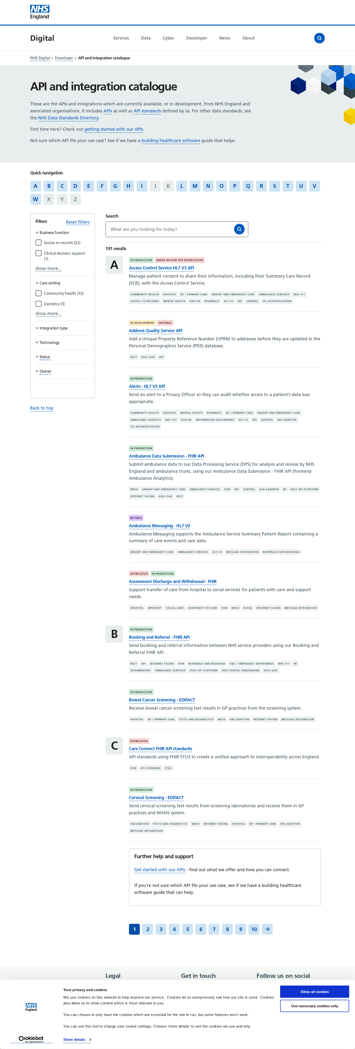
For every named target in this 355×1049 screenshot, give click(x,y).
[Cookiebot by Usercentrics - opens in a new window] (31, 1039)
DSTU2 (247, 607)
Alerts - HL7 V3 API (147, 386)
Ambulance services (274, 294)
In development (142, 322)
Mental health (174, 301)
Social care (175, 607)
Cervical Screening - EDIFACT (156, 797)
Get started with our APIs (159, 869)
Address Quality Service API (155, 330)
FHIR (227, 489)
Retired (136, 518)
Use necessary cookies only (314, 1006)
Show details (74, 1039)
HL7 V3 (229, 301)
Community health (144, 294)
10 (254, 929)
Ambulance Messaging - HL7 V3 (159, 525)
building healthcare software (171, 140)
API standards (147, 111)
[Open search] (319, 38)
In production (141, 260)
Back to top (41, 408)
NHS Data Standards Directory (68, 118)
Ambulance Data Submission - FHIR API (166, 456)
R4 (285, 489)
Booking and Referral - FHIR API (159, 637)
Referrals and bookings (281, 552)
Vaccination (139, 823)
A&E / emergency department (252, 663)
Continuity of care (202, 607)
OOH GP (195, 301)
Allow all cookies (314, 992)
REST (133, 357)
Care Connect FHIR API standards (160, 748)
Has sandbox (269, 489)
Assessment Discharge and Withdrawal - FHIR (172, 581)
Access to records (144, 301)
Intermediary (140, 670)
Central (252, 301)
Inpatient (155, 607)
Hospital (169, 294)
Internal (165, 322)
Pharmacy (212, 301)
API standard (151, 768)
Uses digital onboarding (241, 670)
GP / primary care (193, 294)
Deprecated (139, 573)
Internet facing (142, 496)
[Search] (239, 229)
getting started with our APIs (113, 129)
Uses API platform (304, 489)
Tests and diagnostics (196, 719)
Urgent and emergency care (233, 294)
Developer (64, 57)
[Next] (267, 929)
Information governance (215, 419)
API (240, 301)
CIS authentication (277, 301)
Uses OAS (148, 357)
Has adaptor (287, 419)
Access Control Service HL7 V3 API (161, 268)
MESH (134, 489)
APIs (108, 111)
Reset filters (78, 222)
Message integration (242, 552)
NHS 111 (299, 294)
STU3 (168, 768)
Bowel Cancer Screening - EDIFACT (162, 700)
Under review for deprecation (179, 260)
